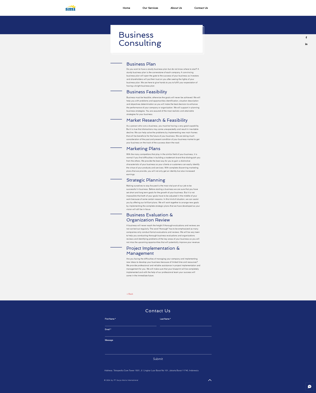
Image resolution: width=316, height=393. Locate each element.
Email (107, 329)
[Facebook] (306, 37)
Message (109, 340)
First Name (109, 319)
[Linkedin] (306, 44)
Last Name (164, 319)
